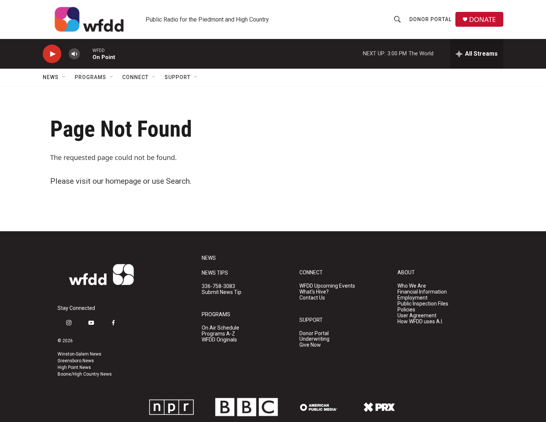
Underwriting (314, 339)
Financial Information (422, 292)
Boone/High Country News (85, 374)
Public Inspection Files (422, 304)
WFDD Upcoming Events (327, 286)
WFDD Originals (219, 340)
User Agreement (416, 315)
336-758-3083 (218, 286)
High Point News (74, 367)
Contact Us (312, 298)
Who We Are (411, 286)
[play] (52, 54)
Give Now (310, 345)
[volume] (74, 54)
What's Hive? (314, 292)
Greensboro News (76, 360)
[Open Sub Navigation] (64, 77)
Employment (412, 298)
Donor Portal (430, 19)
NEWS (209, 258)
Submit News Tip (221, 292)
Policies (406, 310)
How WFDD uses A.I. (420, 321)
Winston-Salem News (79, 354)
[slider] (86, 54)
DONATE (482, 19)
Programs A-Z (218, 334)
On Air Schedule (220, 328)
